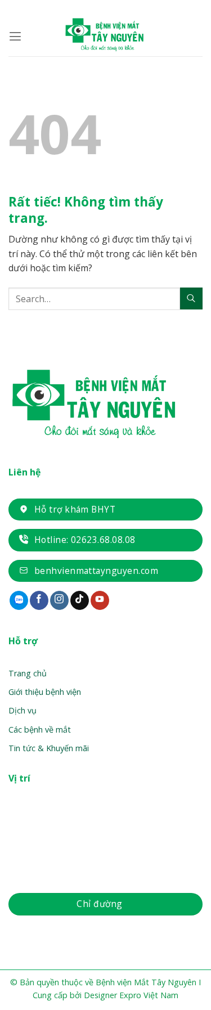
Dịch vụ (22, 710)
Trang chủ (27, 673)
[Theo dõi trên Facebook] (39, 600)
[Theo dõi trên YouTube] (100, 600)
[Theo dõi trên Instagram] (59, 600)
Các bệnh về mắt (39, 729)
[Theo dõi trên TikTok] (79, 600)
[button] (15, 36)
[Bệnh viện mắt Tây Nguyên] (105, 36)
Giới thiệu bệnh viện (44, 691)
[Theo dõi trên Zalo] (19, 600)
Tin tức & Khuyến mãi (48, 748)
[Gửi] (191, 298)
